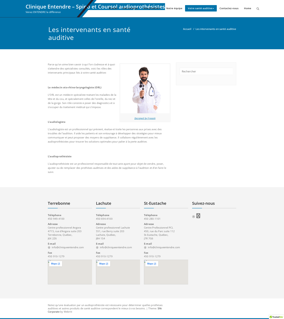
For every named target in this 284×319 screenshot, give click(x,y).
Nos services (130, 8)
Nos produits (151, 8)
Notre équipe (174, 8)
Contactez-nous (229, 8)
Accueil (113, 8)
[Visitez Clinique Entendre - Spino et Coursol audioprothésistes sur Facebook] (196, 216)
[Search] (258, 9)
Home (247, 8)
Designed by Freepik (144, 118)
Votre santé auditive (200, 8)
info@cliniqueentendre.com (68, 247)
